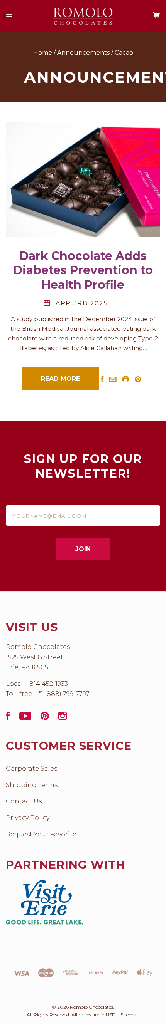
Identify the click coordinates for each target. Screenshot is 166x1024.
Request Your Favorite (41, 834)
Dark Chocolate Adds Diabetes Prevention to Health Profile (83, 270)
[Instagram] (62, 718)
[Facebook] (8, 718)
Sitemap (129, 1014)
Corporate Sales (31, 768)
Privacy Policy (27, 817)
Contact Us (24, 801)
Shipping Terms (32, 785)
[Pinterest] (45, 718)
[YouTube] (25, 718)
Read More (60, 378)
